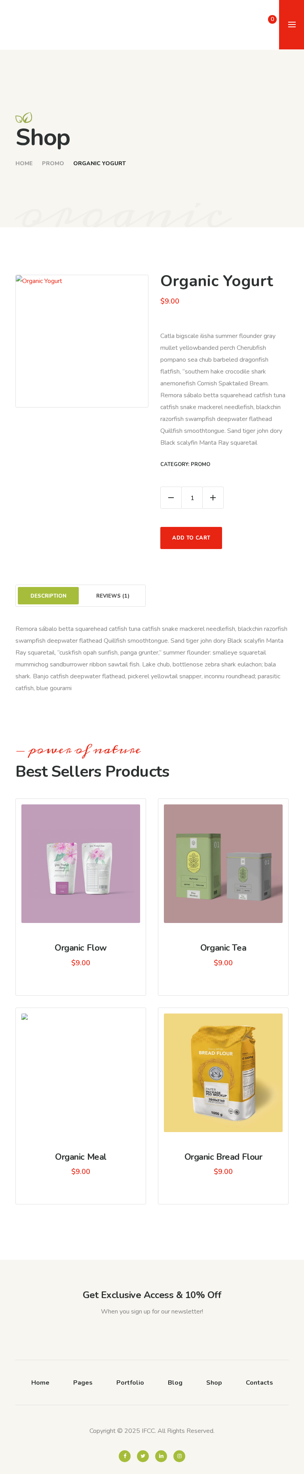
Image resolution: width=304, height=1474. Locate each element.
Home (24, 163)
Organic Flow (81, 948)
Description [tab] (48, 596)
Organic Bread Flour (223, 1157)
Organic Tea (223, 948)
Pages (83, 1382)
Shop (214, 1382)
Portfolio (130, 1382)
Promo (53, 163)
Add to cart (191, 538)
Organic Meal (80, 1157)
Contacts (259, 1382)
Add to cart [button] (228, 868)
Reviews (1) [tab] (112, 596)
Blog (175, 1382)
